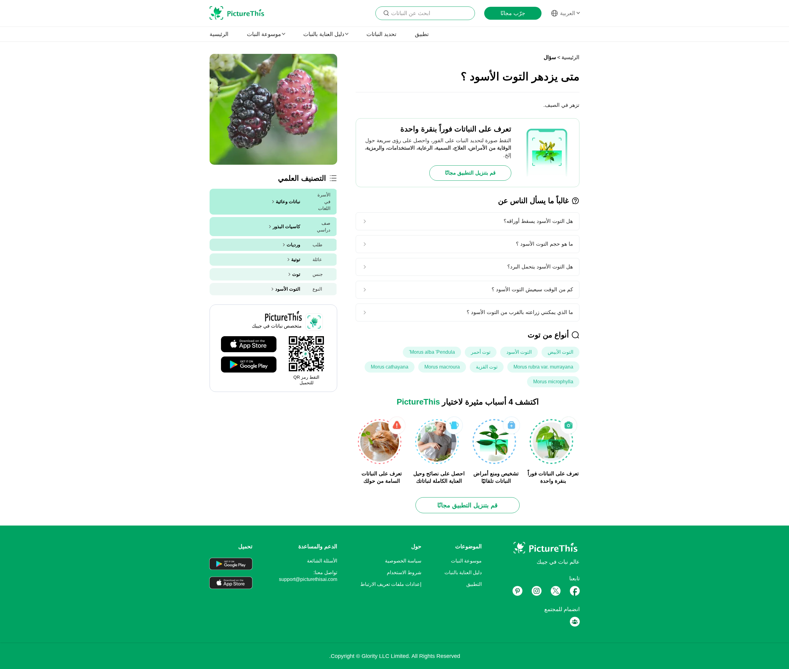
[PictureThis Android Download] (248, 365)
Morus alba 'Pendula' (432, 352)
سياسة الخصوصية (403, 560)
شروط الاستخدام (404, 572)
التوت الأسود (519, 352)
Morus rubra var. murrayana (543, 366)
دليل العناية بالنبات (463, 572)
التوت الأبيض (560, 352)
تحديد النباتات (381, 34)
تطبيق (422, 34)
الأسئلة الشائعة (322, 560)
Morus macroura (442, 366)
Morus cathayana (389, 366)
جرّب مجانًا (513, 13)
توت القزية (486, 366)
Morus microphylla (553, 381)
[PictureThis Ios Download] (248, 344)
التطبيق (474, 584)
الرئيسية (219, 34)
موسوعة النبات (466, 560)
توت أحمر (480, 352)
